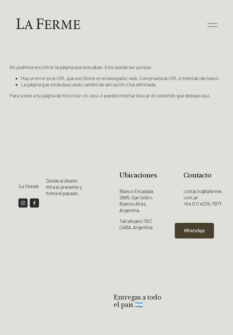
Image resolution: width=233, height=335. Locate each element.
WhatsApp (194, 230)
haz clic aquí (86, 95)
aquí (205, 95)
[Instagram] (23, 203)
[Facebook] (34, 203)
